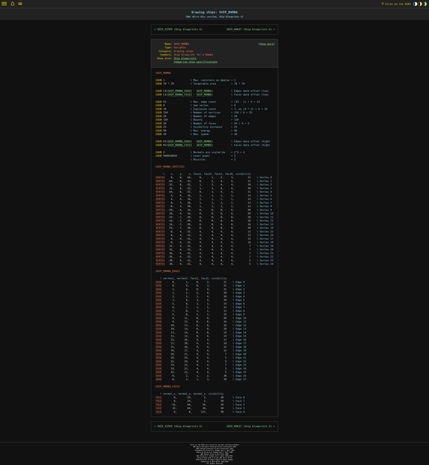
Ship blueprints (185, 58)
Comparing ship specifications (196, 61)
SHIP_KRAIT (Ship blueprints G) (249, 29)
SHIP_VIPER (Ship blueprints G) (179, 29)
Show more (266, 43)
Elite (396, 4)
